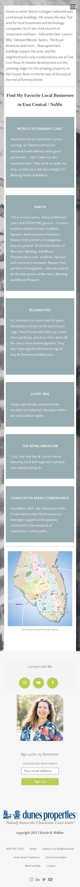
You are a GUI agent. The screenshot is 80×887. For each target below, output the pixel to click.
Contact (51, 866)
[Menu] (73, 7)
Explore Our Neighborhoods (58, 848)
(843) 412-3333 (15, 848)
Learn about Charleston (27, 857)
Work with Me (33, 866)
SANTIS (40, 207)
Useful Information (56, 857)
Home (33, 848)
